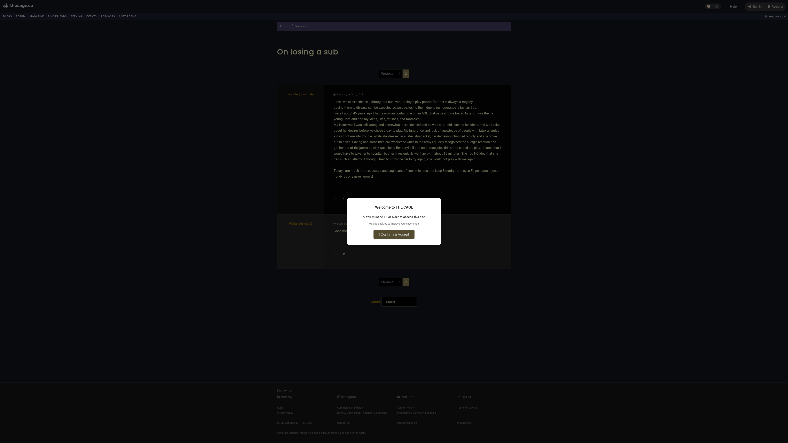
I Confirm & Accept (394, 234)
